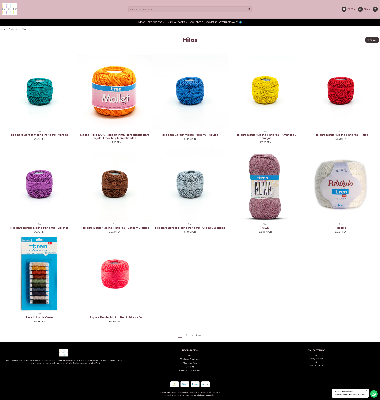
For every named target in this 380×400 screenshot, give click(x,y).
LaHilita (190, 355)
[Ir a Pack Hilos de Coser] (39, 273)
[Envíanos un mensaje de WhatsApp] (374, 394)
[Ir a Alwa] (265, 184)
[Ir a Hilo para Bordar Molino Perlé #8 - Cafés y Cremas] (114, 184)
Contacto (190, 367)
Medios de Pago (190, 363)
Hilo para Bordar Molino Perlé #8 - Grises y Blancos (190, 227)
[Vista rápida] (74, 91)
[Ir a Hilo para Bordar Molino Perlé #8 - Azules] (190, 91)
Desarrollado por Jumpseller (202, 395)
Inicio (3, 29)
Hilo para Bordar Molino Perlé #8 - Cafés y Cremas (114, 227)
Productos (13, 29)
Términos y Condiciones (190, 359)
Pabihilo (340, 227)
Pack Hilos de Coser (39, 317)
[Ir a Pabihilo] (340, 184)
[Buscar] (249, 9)
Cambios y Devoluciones (190, 370)
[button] (372, 40)
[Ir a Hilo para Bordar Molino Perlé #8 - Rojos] (340, 91)
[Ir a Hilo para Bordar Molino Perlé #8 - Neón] (114, 273)
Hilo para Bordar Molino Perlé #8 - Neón (114, 317)
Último (199, 335)
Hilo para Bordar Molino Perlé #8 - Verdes (39, 134)
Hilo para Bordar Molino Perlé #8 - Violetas (39, 227)
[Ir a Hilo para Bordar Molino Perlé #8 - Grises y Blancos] (190, 184)
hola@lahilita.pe (316, 358)
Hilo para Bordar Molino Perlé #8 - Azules (190, 134)
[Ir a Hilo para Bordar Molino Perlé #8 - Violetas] (39, 184)
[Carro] (375, 9)
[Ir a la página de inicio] (9, 9)
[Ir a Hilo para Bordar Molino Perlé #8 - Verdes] (39, 91)
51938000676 (316, 365)
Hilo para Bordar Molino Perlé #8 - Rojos (340, 134)
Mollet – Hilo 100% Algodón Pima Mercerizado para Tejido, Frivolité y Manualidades (114, 136)
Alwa (265, 227)
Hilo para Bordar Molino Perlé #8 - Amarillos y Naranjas (265, 136)
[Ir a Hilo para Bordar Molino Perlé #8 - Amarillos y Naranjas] (265, 91)
